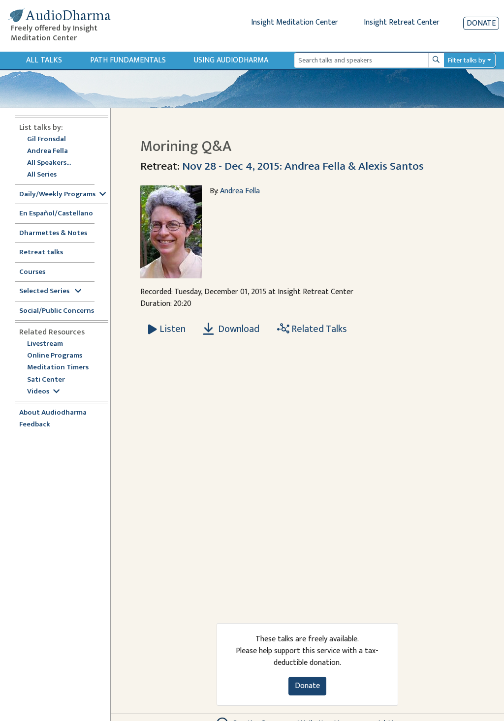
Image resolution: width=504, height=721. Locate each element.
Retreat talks (41, 252)
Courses (32, 272)
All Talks (44, 60)
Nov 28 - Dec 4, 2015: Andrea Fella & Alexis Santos (303, 166)
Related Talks (318, 329)
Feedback (34, 424)
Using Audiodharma (231, 60)
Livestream (45, 344)
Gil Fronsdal (46, 139)
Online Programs (54, 355)
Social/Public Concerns (56, 311)
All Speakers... (49, 163)
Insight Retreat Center (402, 22)
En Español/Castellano (56, 213)
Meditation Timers (58, 367)
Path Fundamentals (128, 60)
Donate (481, 23)
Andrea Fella (47, 151)
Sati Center (46, 380)
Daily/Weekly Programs (57, 194)
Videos (38, 391)
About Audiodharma (53, 413)
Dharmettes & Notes (53, 233)
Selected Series (45, 291)
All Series (42, 174)
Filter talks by (466, 60)
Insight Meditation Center (294, 22)
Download (237, 329)
